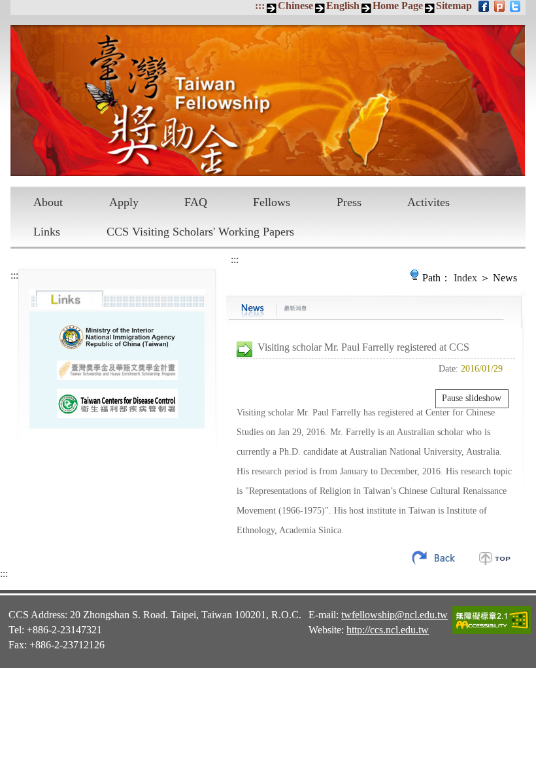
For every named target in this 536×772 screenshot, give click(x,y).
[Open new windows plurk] (500, 6)
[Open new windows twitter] (516, 6)
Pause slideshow (471, 398)
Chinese (295, 5)
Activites (428, 202)
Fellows (271, 202)
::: (260, 5)
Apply (124, 202)
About (48, 202)
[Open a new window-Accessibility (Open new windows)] (491, 632)
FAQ (195, 202)
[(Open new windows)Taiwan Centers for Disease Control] (117, 403)
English (343, 5)
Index (465, 277)
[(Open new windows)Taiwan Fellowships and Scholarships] (117, 370)
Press (349, 202)
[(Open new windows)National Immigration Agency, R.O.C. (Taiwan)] (117, 337)
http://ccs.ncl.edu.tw (387, 629)
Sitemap (454, 5)
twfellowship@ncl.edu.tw (394, 614)
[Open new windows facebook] (484, 6)
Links (46, 231)
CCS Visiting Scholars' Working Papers (200, 231)
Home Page (398, 5)
